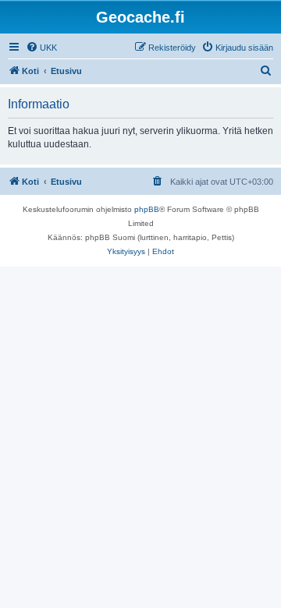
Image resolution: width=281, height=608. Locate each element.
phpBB (146, 209)
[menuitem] (41, 47)
